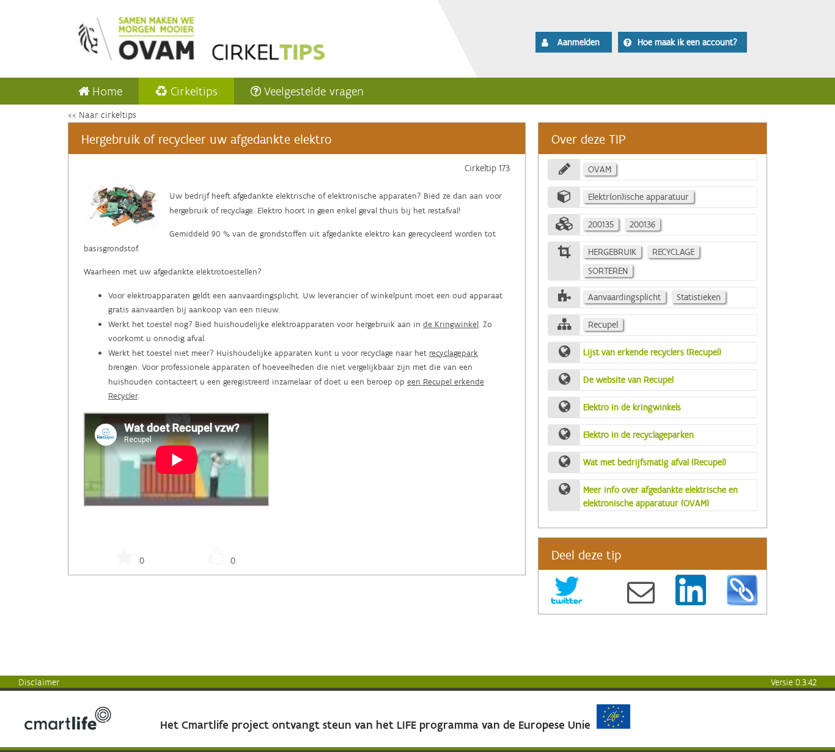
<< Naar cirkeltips (102, 114)
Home (107, 91)
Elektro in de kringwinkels (632, 407)
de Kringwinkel (451, 324)
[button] (573, 42)
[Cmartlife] (67, 726)
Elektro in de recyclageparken (638, 434)
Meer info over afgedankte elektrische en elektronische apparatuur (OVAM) (660, 496)
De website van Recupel (628, 379)
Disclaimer (39, 682)
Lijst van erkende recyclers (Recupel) (652, 352)
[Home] (235, 36)
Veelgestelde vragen (314, 91)
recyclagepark (453, 353)
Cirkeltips (194, 91)
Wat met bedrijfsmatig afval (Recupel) (654, 462)
